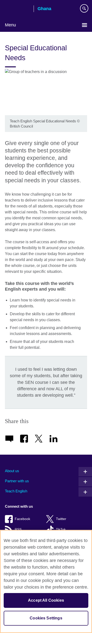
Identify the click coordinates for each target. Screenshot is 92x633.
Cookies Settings (46, 618)
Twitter (61, 519)
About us (12, 471)
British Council (17, 9)
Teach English (16, 491)
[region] (46, 581)
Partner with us (17, 481)
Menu (10, 24)
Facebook (22, 519)
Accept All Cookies (46, 600)
